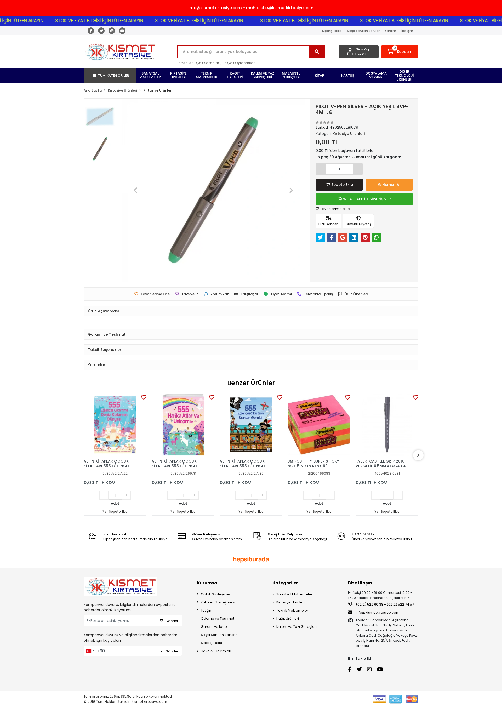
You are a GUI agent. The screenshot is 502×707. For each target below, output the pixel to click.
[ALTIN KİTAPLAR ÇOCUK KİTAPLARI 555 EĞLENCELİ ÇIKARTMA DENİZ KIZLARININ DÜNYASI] (115, 425)
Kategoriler (285, 583)
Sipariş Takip (332, 30)
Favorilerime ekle (335, 208)
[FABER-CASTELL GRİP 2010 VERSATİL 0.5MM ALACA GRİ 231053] (387, 425)
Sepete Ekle (342, 184)
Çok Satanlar (207, 62)
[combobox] (90, 650)
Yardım (390, 30)
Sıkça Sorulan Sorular (363, 30)
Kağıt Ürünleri (287, 618)
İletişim (407, 30)
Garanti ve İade (214, 626)
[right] (418, 455)
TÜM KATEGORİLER (113, 75)
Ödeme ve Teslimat (217, 618)
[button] (400, 51)
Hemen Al (391, 184)
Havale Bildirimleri (216, 650)
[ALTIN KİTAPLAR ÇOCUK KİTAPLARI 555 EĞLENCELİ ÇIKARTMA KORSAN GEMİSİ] (251, 425)
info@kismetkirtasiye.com (378, 612)
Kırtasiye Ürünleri (290, 602)
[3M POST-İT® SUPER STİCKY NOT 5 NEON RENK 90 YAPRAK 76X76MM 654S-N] (319, 425)
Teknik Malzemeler (292, 610)
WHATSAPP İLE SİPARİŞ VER (367, 199)
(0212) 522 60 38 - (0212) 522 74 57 (384, 604)
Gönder (171, 620)
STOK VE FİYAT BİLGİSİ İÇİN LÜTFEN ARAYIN (83, 21)
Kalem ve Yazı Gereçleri (296, 626)
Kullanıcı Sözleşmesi (218, 602)
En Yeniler (184, 62)
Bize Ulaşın (360, 583)
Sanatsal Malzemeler (294, 594)
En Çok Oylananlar (239, 62)
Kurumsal (208, 583)
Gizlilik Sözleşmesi (216, 594)
